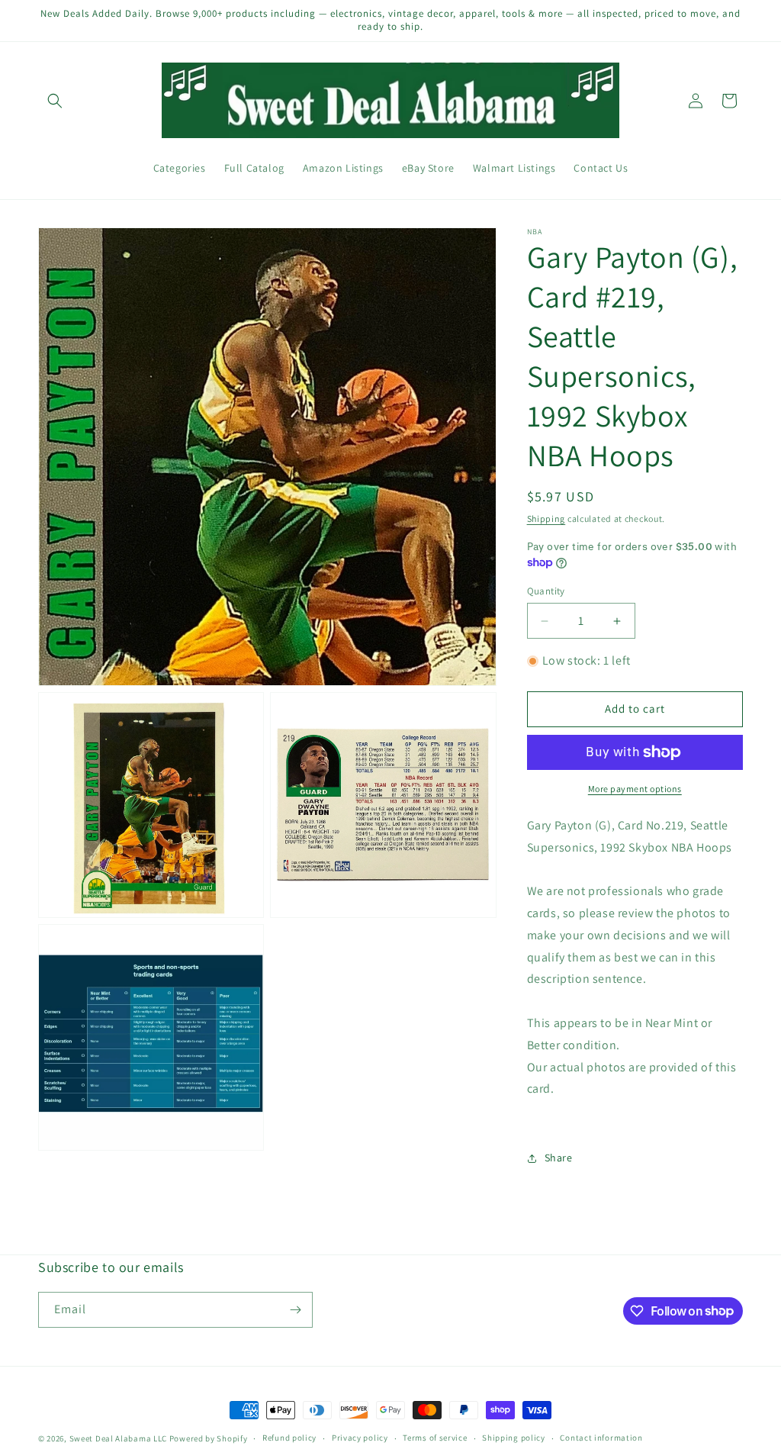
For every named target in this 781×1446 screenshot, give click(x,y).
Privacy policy (360, 1437)
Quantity (546, 591)
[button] (55, 101)
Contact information (601, 1437)
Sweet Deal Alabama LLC (118, 1438)
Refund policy (289, 1437)
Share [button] (559, 1157)
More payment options (635, 788)
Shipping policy (513, 1437)
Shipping (546, 518)
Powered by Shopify (208, 1438)
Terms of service (435, 1437)
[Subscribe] (295, 1310)
